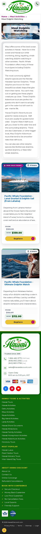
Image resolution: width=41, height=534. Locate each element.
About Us (6, 471)
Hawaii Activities (8, 405)
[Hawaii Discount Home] (17, 343)
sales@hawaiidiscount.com (20, 367)
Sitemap (28, 526)
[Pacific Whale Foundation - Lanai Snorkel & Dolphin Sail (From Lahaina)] (20, 177)
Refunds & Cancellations (12, 481)
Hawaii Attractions (9, 429)
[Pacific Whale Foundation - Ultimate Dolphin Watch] (20, 263)
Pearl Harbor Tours (10, 453)
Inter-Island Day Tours (11, 459)
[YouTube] (18, 388)
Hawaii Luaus (7, 450)
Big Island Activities (10, 418)
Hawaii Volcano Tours (11, 456)
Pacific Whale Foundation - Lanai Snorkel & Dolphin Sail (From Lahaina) (19, 198)
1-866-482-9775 (18, 358)
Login (37, 526)
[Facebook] (5, 388)
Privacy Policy (9, 526)
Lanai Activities (8, 422)
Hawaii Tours (7, 402)
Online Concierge (9, 478)
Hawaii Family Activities (12, 432)
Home (4, 17)
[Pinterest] (12, 388)
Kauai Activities (8, 415)
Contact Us (7, 474)
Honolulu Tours (8, 442)
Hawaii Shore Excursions (12, 425)
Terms (20, 526)
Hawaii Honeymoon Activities (14, 435)
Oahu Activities (8, 409)
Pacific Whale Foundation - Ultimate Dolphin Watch (18, 283)
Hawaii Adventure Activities (13, 439)
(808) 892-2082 (17, 361)
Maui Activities (17, 17)
